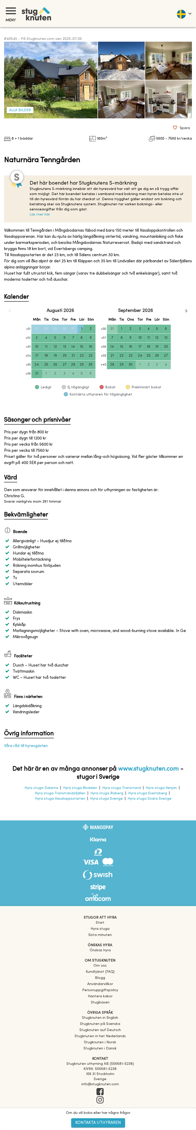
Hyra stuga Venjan (161, 788)
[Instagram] (100, 1100)
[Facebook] (100, 1092)
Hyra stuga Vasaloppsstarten (60, 798)
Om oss (100, 965)
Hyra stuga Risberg (106, 793)
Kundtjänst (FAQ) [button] (100, 972)
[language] (184, 13)
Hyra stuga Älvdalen (80, 788)
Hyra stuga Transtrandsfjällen (60, 793)
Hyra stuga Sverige (106, 798)
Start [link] (100, 922)
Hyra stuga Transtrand (121, 788)
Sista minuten (100, 935)
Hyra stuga (100, 929)
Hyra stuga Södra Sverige (150, 798)
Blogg (100, 978)
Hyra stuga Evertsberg (147, 793)
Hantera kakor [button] (100, 996)
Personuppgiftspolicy (100, 990)
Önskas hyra (100, 950)
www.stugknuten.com (148, 769)
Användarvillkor (100, 984)
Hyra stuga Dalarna (41, 788)
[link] (100, 1018)
